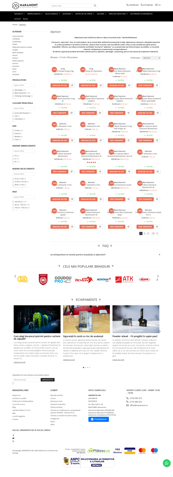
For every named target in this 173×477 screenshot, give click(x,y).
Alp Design (19, 90)
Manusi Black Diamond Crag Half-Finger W (120, 127)
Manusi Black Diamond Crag (148, 71)
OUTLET (17, 19)
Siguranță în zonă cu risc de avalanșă (83, 336)
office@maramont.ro (138, 405)
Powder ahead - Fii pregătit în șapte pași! (134, 336)
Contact (15, 419)
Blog (25, 19)
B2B (13, 413)
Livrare (53, 398)
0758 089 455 (135, 398)
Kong (63, 69)
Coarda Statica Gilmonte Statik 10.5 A (148, 213)
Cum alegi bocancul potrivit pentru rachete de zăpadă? (37, 337)
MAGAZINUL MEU (20, 390)
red (16, 116)
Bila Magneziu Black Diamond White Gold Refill (148, 99)
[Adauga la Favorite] (72, 85)
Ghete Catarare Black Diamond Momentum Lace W (120, 154)
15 (153, 233)
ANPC (52, 424)
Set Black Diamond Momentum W (148, 186)
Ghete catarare (18, 61)
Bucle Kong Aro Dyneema (91, 71)
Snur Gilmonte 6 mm (91, 126)
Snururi (15, 63)
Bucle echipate (17, 52)
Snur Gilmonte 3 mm (63, 185)
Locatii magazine (18, 416)
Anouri (14, 55)
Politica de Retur (56, 407)
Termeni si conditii (19, 398)
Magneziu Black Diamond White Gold (120, 72)
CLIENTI (53, 390)
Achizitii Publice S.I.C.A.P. (21, 410)
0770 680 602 (135, 401)
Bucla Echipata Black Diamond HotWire (120, 99)
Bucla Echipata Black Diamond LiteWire (91, 99)
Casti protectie (17, 36)
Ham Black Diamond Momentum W (91, 213)
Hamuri (15, 58)
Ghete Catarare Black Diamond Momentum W (91, 154)
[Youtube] (13, 438)
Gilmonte (62, 124)
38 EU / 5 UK (19, 185)
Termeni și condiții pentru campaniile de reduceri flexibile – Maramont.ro (65, 411)
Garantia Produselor (58, 404)
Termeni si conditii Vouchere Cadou (63, 415)
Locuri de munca (18, 404)
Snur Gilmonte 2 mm (148, 153)
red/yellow (19, 119)
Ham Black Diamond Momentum (62, 154)
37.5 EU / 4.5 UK (21, 181)
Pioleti (14, 44)
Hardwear (16, 39)
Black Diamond (20, 93)
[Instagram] (13, 441)
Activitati (15, 74)
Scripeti (15, 50)
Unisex (17, 130)
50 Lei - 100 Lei (20, 205)
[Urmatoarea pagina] (157, 233)
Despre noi (16, 395)
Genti (14, 69)
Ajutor (52, 421)
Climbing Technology (22, 96)
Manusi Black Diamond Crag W (63, 99)
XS (16, 155)
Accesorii (15, 66)
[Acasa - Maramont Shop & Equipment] (25, 5)
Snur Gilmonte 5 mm (63, 126)
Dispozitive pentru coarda (22, 47)
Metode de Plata (56, 395)
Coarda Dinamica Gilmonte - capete (63, 213)
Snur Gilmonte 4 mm (91, 185)
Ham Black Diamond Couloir (120, 185)
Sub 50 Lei (18, 201)
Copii (17, 139)
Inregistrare (54, 418)
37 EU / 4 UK (19, 179)
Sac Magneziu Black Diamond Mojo (119, 213)
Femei (17, 133)
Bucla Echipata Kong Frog (63, 71)
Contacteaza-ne (100, 419)
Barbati (18, 136)
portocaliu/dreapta (22, 113)
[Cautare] (95, 6)
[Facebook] (13, 435)
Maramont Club (56, 401)
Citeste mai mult (19, 362)
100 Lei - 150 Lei (20, 207)
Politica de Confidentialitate (80, 383)
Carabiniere (16, 41)
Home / (15, 24)
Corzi (14, 71)
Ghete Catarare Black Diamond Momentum (148, 127)
